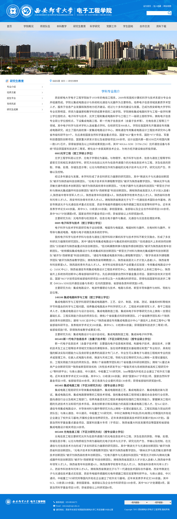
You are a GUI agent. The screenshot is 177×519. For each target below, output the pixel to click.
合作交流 (145, 26)
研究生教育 (79, 26)
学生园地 (128, 26)
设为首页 (147, 6)
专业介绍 (11, 87)
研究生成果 (12, 109)
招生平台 (11, 98)
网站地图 (167, 6)
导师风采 (11, 104)
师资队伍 (45, 26)
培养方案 (11, 92)
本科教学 (62, 26)
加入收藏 (157, 6)
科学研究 (95, 26)
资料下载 (161, 26)
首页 (9, 26)
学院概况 (28, 26)
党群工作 (111, 26)
